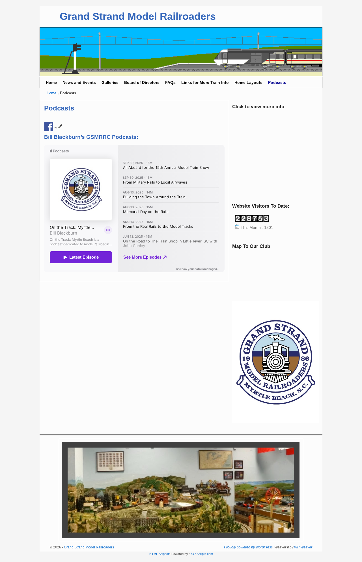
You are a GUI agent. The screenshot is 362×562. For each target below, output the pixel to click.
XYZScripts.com (202, 553)
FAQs (170, 82)
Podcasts (277, 82)
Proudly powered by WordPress (248, 547)
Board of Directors (142, 82)
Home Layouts (248, 82)
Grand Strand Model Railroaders (138, 16)
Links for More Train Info (205, 82)
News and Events (79, 82)
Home (51, 82)
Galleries (110, 82)
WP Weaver (303, 547)
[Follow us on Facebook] (48, 126)
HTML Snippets (160, 553)
